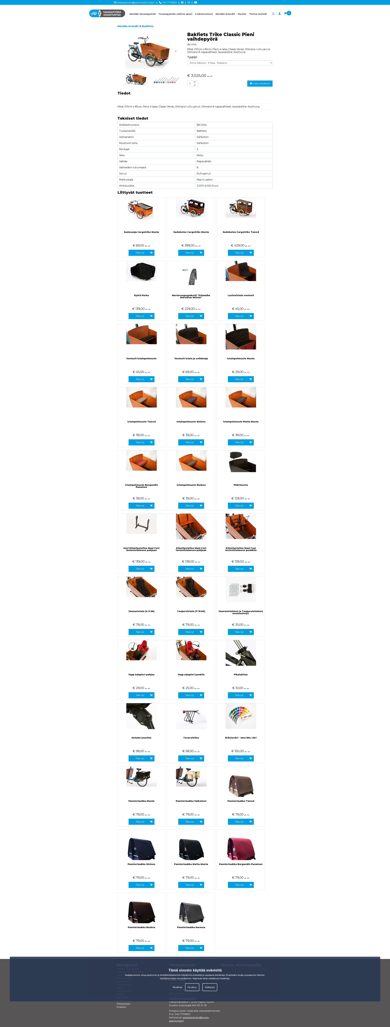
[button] (176, 51)
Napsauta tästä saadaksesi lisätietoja (211, 978)
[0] (285, 13)
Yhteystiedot (123, 1004)
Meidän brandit (225, 13)
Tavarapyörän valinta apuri (175, 13)
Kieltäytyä (210, 987)
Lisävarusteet (204, 13)
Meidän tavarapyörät (142, 13)
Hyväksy (192, 987)
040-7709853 (169, 2)
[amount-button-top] (194, 82)
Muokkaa (177, 987)
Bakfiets (148, 26)
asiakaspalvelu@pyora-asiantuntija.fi (135, 2)
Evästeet (121, 1007)
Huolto (242, 13)
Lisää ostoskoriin (261, 83)
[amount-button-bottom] (194, 85)
